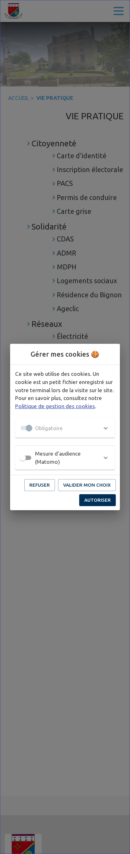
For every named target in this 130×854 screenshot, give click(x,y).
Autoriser (97, 500)
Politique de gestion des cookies (55, 406)
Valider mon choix (87, 485)
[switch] (23, 458)
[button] (65, 428)
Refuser (39, 485)
